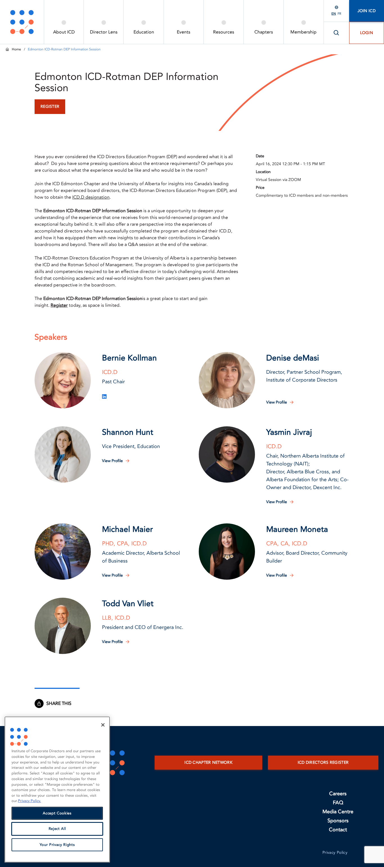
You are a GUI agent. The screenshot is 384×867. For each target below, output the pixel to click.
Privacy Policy (334, 852)
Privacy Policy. (29, 800)
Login (366, 32)
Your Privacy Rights (57, 844)
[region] (57, 789)
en (333, 14)
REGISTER (49, 106)
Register (59, 305)
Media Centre (337, 811)
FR (339, 14)
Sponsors (338, 820)
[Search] (336, 33)
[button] (63, 380)
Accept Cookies (57, 813)
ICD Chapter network (208, 762)
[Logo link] (22, 22)
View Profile (276, 402)
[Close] (103, 725)
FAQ (338, 802)
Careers (338, 793)
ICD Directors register (323, 762)
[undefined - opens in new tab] (104, 396)
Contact (338, 829)
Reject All (57, 829)
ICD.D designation (91, 197)
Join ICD (367, 11)
